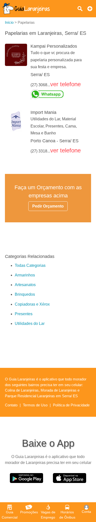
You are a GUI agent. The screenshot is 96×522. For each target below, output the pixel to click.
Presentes (23, 314)
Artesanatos (25, 285)
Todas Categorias (30, 265)
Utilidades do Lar (30, 323)
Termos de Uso (35, 405)
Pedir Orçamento (48, 206)
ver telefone (65, 84)
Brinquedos (25, 294)
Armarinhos (25, 275)
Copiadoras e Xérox (32, 304)
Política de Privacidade (71, 405)
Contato (11, 405)
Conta (86, 512)
